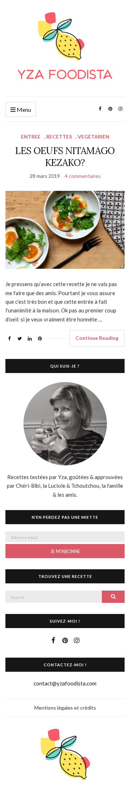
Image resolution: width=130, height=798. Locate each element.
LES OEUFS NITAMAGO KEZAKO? (64, 156)
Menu (23, 109)
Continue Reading (96, 338)
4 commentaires (83, 176)
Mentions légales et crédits (65, 708)
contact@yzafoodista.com (65, 683)
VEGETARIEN (93, 136)
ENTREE (30, 136)
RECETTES (59, 136)
